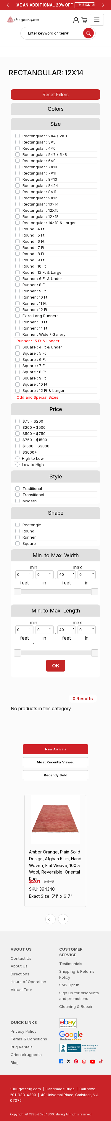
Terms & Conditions (29, 1039)
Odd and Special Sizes (37, 397)
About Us (19, 966)
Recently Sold (55, 775)
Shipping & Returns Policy (76, 974)
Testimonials (70, 963)
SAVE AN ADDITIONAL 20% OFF (55, 5)
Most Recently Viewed (55, 762)
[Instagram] (85, 1061)
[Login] (76, 20)
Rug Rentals (22, 1047)
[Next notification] (103, 5)
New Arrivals (55, 749)
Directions (20, 974)
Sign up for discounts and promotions (79, 995)
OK (55, 666)
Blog (15, 1062)
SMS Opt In (69, 984)
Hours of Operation (28, 981)
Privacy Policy (23, 1031)
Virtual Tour (21, 989)
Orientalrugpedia (26, 1054)
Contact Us (21, 958)
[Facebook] (63, 1061)
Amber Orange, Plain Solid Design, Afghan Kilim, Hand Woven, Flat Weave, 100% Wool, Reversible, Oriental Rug (55, 865)
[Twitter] (70, 1061)
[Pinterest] (77, 1061)
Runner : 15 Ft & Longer (38, 340)
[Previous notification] (8, 5)
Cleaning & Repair (76, 1006)
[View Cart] (84, 20)
